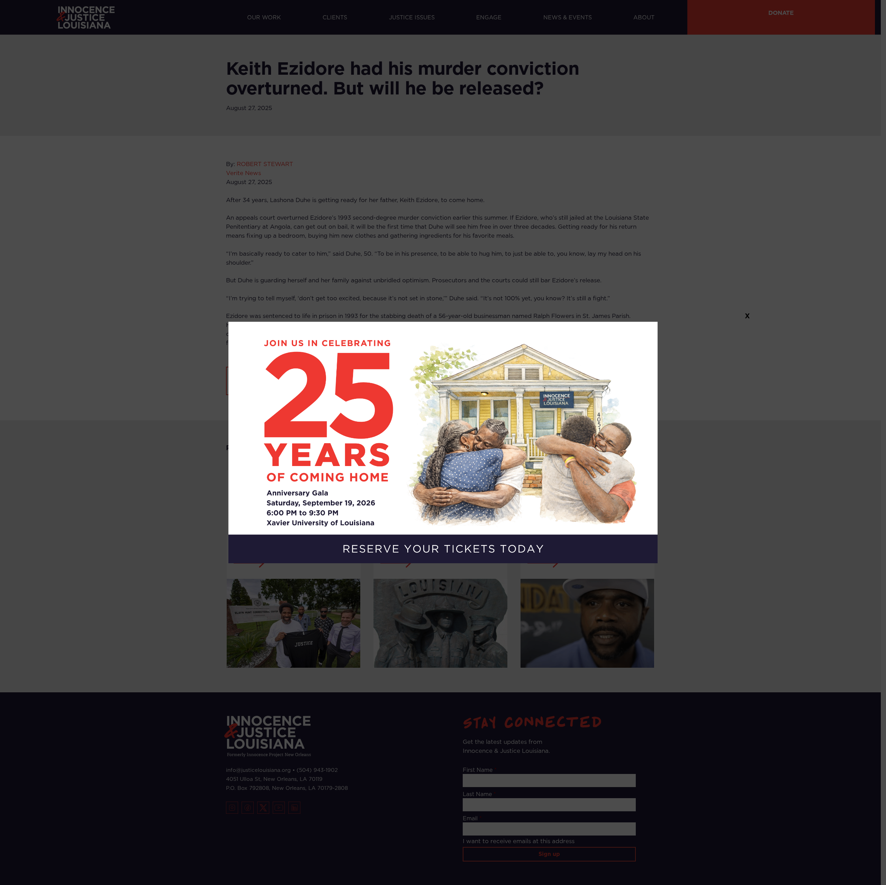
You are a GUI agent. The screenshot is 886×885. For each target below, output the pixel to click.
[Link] (443, 442)
